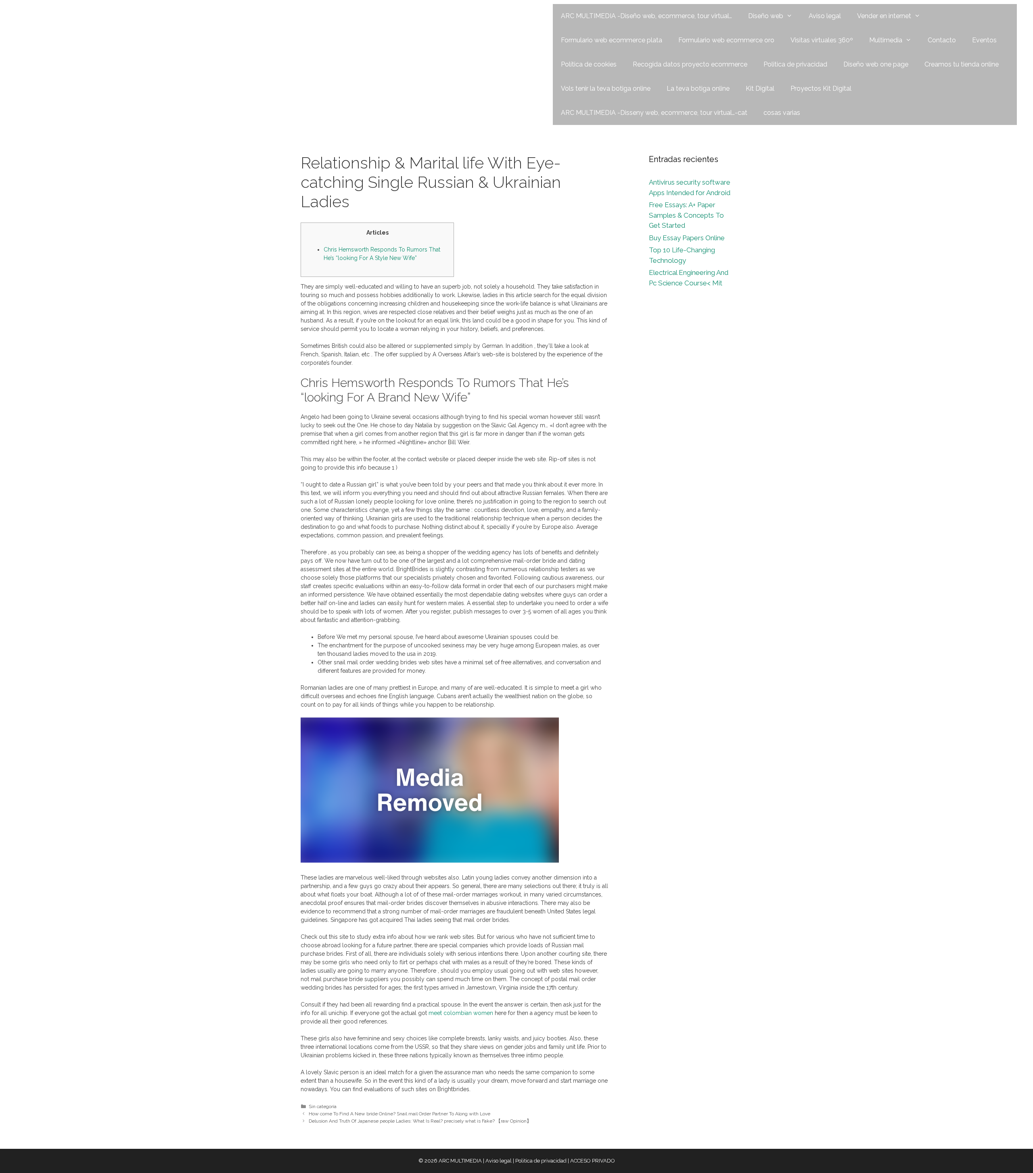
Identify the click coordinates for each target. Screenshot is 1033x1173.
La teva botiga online (698, 88)
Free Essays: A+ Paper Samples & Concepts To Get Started (686, 215)
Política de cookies (589, 64)
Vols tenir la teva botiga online (605, 88)
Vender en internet (884, 16)
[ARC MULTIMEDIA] (63, 15)
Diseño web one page (875, 64)
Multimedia (885, 40)
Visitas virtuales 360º (821, 40)
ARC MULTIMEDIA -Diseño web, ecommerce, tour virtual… (646, 16)
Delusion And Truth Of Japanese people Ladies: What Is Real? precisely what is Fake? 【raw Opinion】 (420, 1121)
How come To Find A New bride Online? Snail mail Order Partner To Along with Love (399, 1114)
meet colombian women (461, 1013)
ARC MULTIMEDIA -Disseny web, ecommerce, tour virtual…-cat (654, 112)
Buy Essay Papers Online (687, 238)
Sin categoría (323, 1106)
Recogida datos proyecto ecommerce (690, 64)
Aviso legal (825, 16)
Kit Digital (760, 88)
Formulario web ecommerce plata (611, 40)
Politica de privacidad (795, 64)
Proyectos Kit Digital (820, 88)
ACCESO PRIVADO (592, 1161)
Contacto (942, 40)
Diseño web (765, 16)
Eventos (984, 40)
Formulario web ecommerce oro (726, 40)
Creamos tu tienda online (961, 64)
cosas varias (781, 112)
